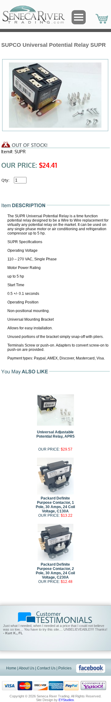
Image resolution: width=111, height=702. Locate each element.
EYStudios (66, 700)
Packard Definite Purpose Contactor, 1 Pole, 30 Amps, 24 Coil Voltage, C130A (55, 504)
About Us (26, 668)
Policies (65, 668)
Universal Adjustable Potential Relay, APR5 (55, 434)
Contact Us (46, 668)
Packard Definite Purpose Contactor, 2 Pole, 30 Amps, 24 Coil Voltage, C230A (55, 571)
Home (11, 668)
